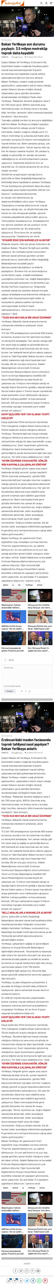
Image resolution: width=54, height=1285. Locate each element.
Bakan (5, 585)
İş (13, 585)
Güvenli (15, 1188)
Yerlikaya (29, 585)
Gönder (10, 691)
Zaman (39, 585)
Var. (19, 585)
